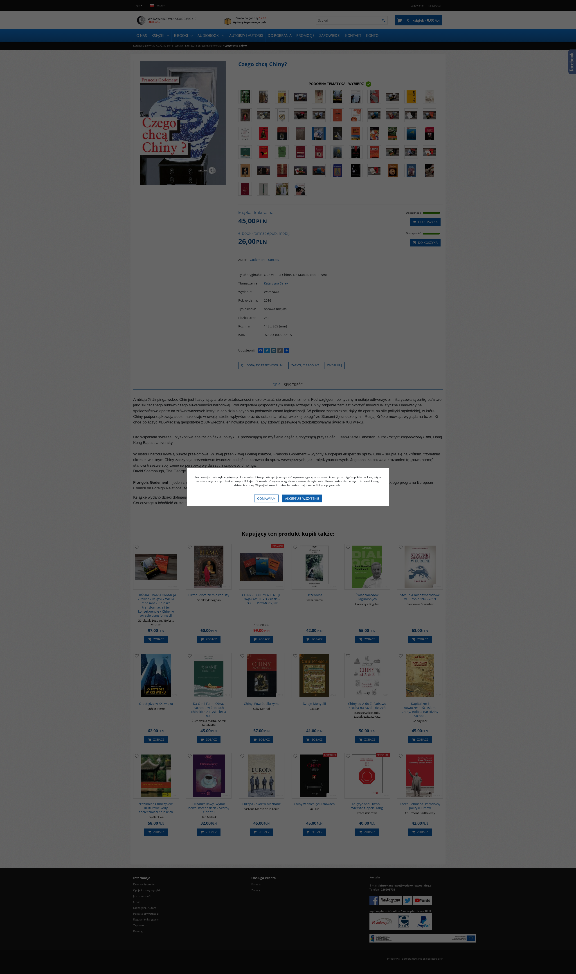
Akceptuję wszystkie (302, 498)
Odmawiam (266, 498)
